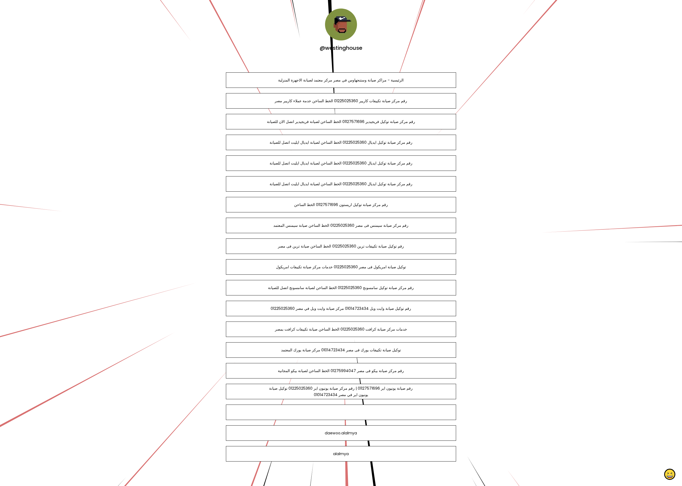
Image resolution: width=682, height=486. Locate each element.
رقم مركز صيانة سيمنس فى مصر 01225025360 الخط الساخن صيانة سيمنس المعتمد (340, 225)
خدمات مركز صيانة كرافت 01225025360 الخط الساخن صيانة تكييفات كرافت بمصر (341, 329)
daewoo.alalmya (341, 433)
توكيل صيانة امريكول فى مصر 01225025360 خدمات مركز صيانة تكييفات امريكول (341, 267)
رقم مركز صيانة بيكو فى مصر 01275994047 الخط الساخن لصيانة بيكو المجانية (341, 370)
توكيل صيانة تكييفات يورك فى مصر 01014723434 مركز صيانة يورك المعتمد (341, 350)
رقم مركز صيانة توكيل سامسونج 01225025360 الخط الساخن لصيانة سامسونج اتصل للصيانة (341, 287)
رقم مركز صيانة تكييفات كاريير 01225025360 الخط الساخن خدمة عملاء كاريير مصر (341, 101)
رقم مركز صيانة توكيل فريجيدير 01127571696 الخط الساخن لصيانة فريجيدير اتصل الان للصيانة (341, 121)
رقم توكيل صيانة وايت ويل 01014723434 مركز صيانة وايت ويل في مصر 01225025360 (341, 308)
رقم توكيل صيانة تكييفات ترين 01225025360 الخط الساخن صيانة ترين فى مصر (341, 246)
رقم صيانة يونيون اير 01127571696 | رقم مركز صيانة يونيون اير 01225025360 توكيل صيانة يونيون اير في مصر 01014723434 (341, 391)
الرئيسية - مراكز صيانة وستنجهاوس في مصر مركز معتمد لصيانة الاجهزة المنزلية (341, 80)
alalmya (341, 453)
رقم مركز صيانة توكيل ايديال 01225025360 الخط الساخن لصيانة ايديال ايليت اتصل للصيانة (341, 142)
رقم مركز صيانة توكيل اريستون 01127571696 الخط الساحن (341, 204)
